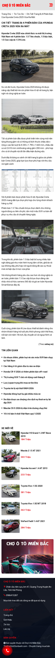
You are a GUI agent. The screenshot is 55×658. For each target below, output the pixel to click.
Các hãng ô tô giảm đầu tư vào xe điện (22, 366)
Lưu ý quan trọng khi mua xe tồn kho (21, 383)
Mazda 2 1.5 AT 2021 (31, 450)
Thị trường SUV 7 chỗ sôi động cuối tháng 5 (24, 377)
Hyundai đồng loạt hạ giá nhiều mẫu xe (22, 394)
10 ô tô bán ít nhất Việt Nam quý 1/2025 (22, 414)
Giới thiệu (8, 620)
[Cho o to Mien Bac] (16, 5)
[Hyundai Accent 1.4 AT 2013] (10, 473)
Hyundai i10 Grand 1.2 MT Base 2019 (36, 434)
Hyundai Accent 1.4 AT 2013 (34, 468)
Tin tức (7, 624)
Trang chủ (8, 615)
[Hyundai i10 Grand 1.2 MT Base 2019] (10, 438)
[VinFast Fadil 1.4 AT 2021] (10, 526)
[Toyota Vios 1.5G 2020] (10, 491)
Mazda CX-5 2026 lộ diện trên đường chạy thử (25, 408)
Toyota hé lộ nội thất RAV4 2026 (19, 388)
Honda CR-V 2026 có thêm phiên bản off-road (25, 372)
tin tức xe (19, 14)
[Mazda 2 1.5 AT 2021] (10, 455)
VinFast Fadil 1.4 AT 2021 (33, 521)
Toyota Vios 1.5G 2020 (31, 486)
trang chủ (6, 14)
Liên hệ (7, 629)
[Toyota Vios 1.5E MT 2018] (10, 508)
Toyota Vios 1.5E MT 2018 (33, 503)
